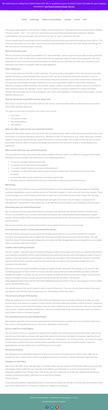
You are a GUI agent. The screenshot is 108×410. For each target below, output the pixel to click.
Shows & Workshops (51, 19)
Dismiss (71, 6)
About (77, 19)
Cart (85, 19)
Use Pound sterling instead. (56, 6)
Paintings (34, 19)
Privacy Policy (65, 398)
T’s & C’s (75, 398)
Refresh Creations (58, 401)
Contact (67, 19)
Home (24, 19)
